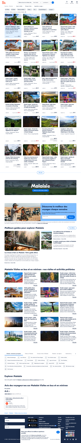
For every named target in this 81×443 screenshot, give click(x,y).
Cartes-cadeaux (61, 427)
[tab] (14, 353)
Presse (59, 425)
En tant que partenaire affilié (70, 427)
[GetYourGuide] (4, 3)
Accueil (6, 413)
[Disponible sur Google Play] (32, 420)
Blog (59, 423)
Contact (40, 419)
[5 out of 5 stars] (16, 401)
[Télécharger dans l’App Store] (32, 425)
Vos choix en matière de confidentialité (46, 425)
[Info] (25, 12)
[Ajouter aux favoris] (20, 15)
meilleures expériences (34, 379)
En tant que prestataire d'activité (70, 420)
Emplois (59, 421)
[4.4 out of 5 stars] (8, 394)
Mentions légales (42, 421)
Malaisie (19, 379)
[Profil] (77, 2)
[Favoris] (67, 2)
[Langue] (72, 2)
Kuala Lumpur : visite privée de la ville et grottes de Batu (14, 398)
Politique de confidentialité (43, 223)
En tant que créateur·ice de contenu (71, 424)
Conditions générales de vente (45, 427)
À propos (60, 419)
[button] (13, 26)
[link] (13, 26)
